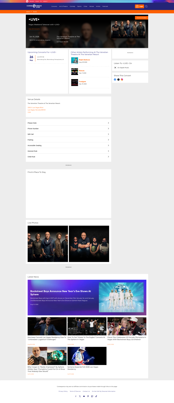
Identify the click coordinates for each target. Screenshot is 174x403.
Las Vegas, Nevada (62, 42)
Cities (85, 6)
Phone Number (33, 129)
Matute (81, 71)
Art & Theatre (63, 6)
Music (32, 1)
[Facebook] (78, 396)
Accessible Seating (34, 145)
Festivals (105, 6)
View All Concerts (34, 29)
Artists (98, 6)
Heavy (45, 1)
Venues (91, 6)
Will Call (31, 134)
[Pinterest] (90, 396)
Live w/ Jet (40, 57)
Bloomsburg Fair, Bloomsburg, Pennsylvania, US (50, 59)
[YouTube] (86, 396)
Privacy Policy (63, 391)
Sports (79, 6)
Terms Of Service (75, 391)
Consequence (27, 1)
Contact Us (86, 391)
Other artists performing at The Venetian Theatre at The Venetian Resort (89, 53)
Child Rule (31, 157)
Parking (30, 140)
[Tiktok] (98, 396)
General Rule (32, 151)
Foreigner (82, 81)
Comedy (72, 6)
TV (41, 1)
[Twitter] (82, 396)
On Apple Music (123, 67)
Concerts (54, 6)
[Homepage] (35, 6)
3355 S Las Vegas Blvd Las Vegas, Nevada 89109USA (36, 110)
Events (35, 11)
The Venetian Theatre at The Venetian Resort (68, 37)
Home (28, 11)
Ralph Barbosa (84, 60)
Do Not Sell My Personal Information (103, 391)
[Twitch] (94, 396)
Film (37, 1)
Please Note (32, 123)
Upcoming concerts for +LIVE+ (42, 52)
